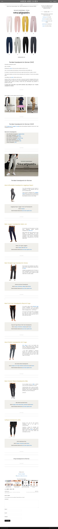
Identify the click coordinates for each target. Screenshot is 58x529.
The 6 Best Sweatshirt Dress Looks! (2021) (32, 492)
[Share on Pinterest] (10, 489)
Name (6, 509)
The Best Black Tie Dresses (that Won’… (9, 487)
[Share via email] (7, 489)
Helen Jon (19, 135)
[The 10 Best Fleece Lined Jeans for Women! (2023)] (26, 483)
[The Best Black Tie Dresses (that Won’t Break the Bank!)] (9, 483)
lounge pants (9, 126)
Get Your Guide (44, 20)
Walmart (24, 286)
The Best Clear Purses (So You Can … (34, 487)
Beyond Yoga (20, 138)
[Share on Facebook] (8, 489)
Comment (7, 499)
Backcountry (26, 365)
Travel (2, 1)
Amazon (29, 286)
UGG (16, 142)
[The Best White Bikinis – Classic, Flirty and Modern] (17, 483)
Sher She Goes (29, 1)
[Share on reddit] (13, 489)
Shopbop (24, 326)
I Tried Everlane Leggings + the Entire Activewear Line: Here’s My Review (12, 492)
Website (6, 516)
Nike (20, 140)
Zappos (16, 326)
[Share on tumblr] (11, 489)
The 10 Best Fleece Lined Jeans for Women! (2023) (25, 487)
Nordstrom (20, 286)
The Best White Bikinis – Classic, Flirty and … (17, 487)
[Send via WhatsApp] (12, 489)
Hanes (20, 136)
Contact (51, 1)
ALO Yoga (19, 139)
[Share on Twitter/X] (9, 489)
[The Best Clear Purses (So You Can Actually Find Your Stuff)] (34, 483)
